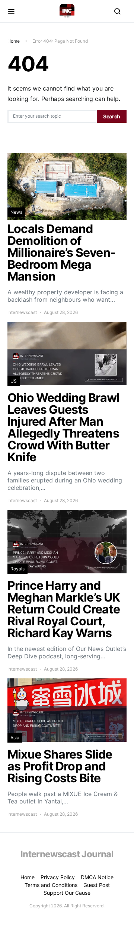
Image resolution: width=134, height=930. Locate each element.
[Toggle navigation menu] (11, 11)
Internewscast (22, 312)
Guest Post (96, 885)
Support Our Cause (67, 893)
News (16, 212)
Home (13, 41)
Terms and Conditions (51, 885)
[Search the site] (117, 11)
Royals (17, 569)
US (13, 381)
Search (111, 116)
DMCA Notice (97, 877)
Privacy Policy (58, 877)
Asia (14, 737)
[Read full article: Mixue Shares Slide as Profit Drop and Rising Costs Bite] (67, 748)
